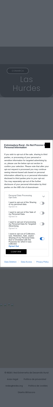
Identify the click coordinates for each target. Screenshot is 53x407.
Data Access (26, 262)
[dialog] (26, 203)
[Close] (47, 145)
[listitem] (26, 196)
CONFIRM (16, 252)
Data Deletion (10, 262)
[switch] (42, 203)
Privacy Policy (42, 262)
